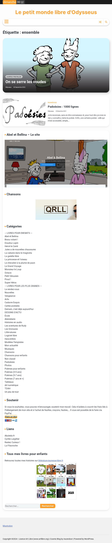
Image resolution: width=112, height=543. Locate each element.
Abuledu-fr (10, 436)
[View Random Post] (100, 22)
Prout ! (8, 279)
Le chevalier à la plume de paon (20, 263)
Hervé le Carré (11, 246)
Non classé (10, 359)
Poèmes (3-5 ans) (13, 372)
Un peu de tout (12, 392)
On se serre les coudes (25, 81)
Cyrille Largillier (12, 439)
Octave (8, 273)
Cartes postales (14, 77)
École (7, 316)
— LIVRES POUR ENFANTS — (18, 233)
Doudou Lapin (11, 243)
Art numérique (11, 385)
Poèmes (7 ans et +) (14, 379)
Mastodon (8, 526)
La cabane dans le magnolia (18, 253)
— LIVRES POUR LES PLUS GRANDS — (23, 286)
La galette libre (12, 256)
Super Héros (10, 282)
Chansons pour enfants (16, 355)
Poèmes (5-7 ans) (13, 375)
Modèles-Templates (14, 342)
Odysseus (8, 87)
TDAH (7, 388)
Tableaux (9, 382)
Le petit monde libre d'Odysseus (56, 12)
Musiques (9, 349)
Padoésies (52, 102)
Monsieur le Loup (13, 269)
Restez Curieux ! (12, 442)
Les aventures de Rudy (15, 326)
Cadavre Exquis (12, 302)
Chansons (9, 352)
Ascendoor (68, 539)
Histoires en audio (13, 322)
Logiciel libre (11, 335)
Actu (7, 299)
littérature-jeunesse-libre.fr (50, 460)
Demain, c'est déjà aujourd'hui (19, 309)
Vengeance (10, 296)
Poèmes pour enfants (15, 369)
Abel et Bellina (11, 236)
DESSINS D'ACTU (13, 312)
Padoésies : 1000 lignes (63, 106)
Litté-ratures (10, 332)
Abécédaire (10, 319)
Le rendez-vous (12, 289)
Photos (8, 365)
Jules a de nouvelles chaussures (20, 249)
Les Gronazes (11, 329)
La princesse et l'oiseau (16, 259)
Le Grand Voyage (13, 266)
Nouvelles (9, 292)
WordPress (89, 539)
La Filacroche (11, 445)
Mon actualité (11, 345)
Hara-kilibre (10, 339)
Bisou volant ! (11, 239)
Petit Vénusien (11, 276)
